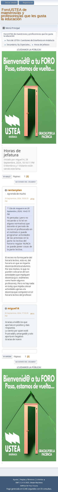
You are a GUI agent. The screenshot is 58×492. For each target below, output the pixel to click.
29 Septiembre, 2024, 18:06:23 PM (16, 199)
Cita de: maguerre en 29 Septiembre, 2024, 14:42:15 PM (18, 211)
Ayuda (15, 479)
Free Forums (33, 486)
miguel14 (13, 308)
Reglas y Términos (27, 479)
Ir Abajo (7, 176)
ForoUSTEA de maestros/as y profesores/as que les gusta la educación (23, 14)
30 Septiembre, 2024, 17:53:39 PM (16, 314)
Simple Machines (36, 483)
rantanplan (15, 190)
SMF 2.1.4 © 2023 (22, 483)
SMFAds (23, 486)
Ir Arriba (7, 356)
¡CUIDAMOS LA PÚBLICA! (29, 49)
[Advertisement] (46, 194)
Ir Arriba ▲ (41, 479)
